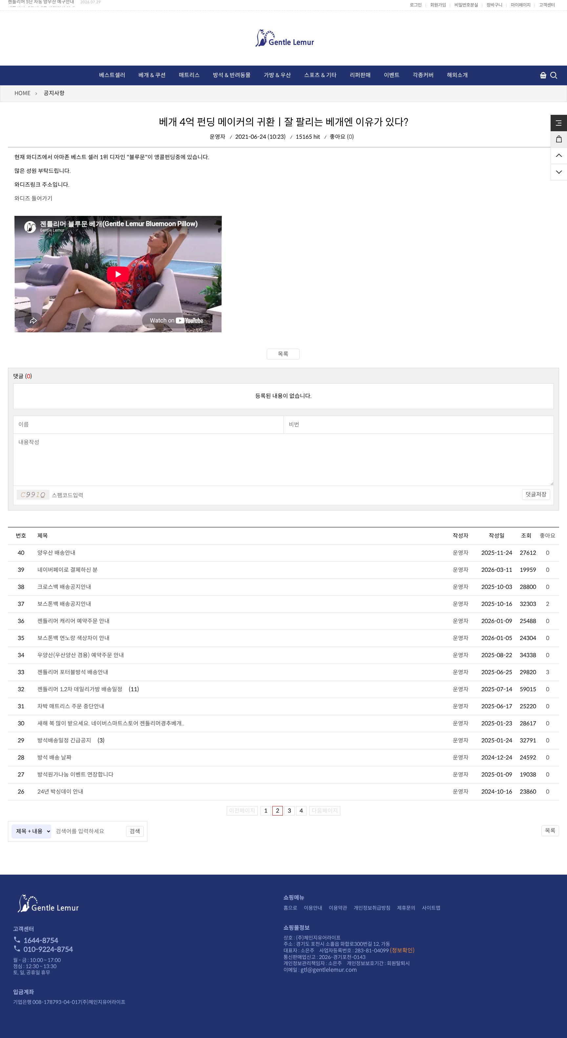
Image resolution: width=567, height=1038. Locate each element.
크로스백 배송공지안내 (64, 587)
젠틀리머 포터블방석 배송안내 (72, 672)
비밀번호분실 (466, 5)
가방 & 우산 (277, 75)
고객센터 (547, 5)
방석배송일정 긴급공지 (64, 740)
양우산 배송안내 (56, 553)
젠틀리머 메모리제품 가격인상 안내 (41, 4)
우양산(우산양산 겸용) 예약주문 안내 (80, 655)
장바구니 (494, 5)
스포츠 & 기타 (320, 75)
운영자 (461, 553)
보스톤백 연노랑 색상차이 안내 (73, 638)
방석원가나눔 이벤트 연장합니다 (75, 774)
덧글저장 (536, 494)
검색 (135, 831)
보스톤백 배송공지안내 (64, 604)
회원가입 (438, 5)
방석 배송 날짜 (54, 757)
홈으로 (290, 908)
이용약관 (338, 908)
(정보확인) (402, 950)
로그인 (416, 5)
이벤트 (392, 75)
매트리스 (189, 75)
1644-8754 (41, 940)
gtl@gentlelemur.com (329, 969)
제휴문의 (406, 908)
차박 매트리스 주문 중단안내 (70, 706)
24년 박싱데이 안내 (60, 791)
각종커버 (423, 75)
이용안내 (313, 908)
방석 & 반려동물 (232, 75)
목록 (283, 354)
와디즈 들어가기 (33, 198)
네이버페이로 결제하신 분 (67, 570)
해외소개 (457, 75)
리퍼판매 (360, 75)
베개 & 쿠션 (152, 75)
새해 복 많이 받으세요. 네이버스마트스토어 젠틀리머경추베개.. (110, 723)
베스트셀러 (112, 75)
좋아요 (548, 535)
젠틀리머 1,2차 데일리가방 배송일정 (79, 689)
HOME (22, 93)
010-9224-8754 (48, 949)
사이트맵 (431, 908)
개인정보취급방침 (372, 908)
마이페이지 (521, 5)
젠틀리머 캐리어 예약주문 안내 (73, 621)
